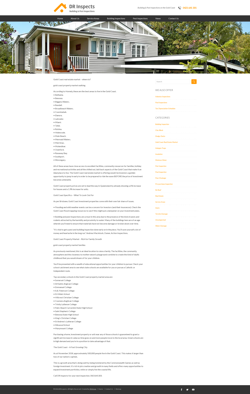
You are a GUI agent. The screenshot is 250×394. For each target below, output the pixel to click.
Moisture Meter (161, 160)
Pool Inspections (161, 102)
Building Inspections (116, 18)
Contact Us (173, 18)
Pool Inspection (160, 172)
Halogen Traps (160, 148)
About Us (75, 18)
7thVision (92, 389)
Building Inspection (162, 124)
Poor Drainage (160, 178)
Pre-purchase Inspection (164, 184)
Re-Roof (158, 190)
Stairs (157, 208)
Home (60, 18)
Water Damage (161, 226)
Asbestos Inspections (162, 96)
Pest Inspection (160, 166)
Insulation (158, 154)
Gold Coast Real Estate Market (166, 142)
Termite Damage (161, 214)
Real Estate (159, 196)
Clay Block (159, 130)
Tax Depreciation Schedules (165, 108)
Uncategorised (160, 220)
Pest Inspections (140, 18)
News (158, 18)
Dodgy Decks (160, 136)
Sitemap (118, 389)
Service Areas (93, 18)
